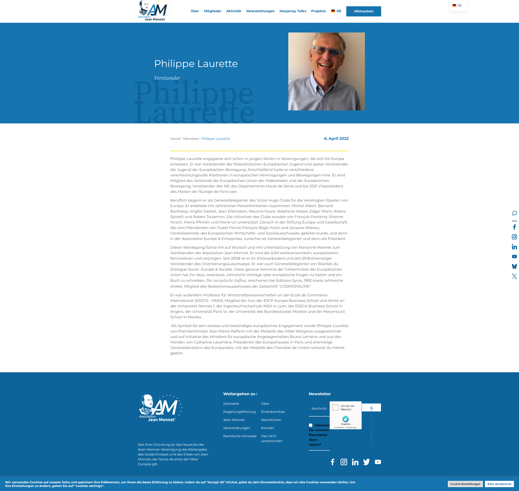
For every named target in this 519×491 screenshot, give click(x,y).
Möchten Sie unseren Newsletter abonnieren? (319, 435)
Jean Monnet (234, 420)
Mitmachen (363, 11)
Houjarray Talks (293, 11)
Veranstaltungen (260, 11)
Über (265, 404)
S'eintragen (371, 409)
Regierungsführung (239, 412)
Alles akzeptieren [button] (499, 484)
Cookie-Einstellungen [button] (465, 484)
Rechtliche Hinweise (240, 436)
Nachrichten (271, 420)
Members (191, 139)
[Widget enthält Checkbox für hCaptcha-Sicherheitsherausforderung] (346, 415)
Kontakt (267, 428)
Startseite (231, 404)
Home (175, 139)
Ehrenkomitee (273, 412)
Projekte (318, 11)
